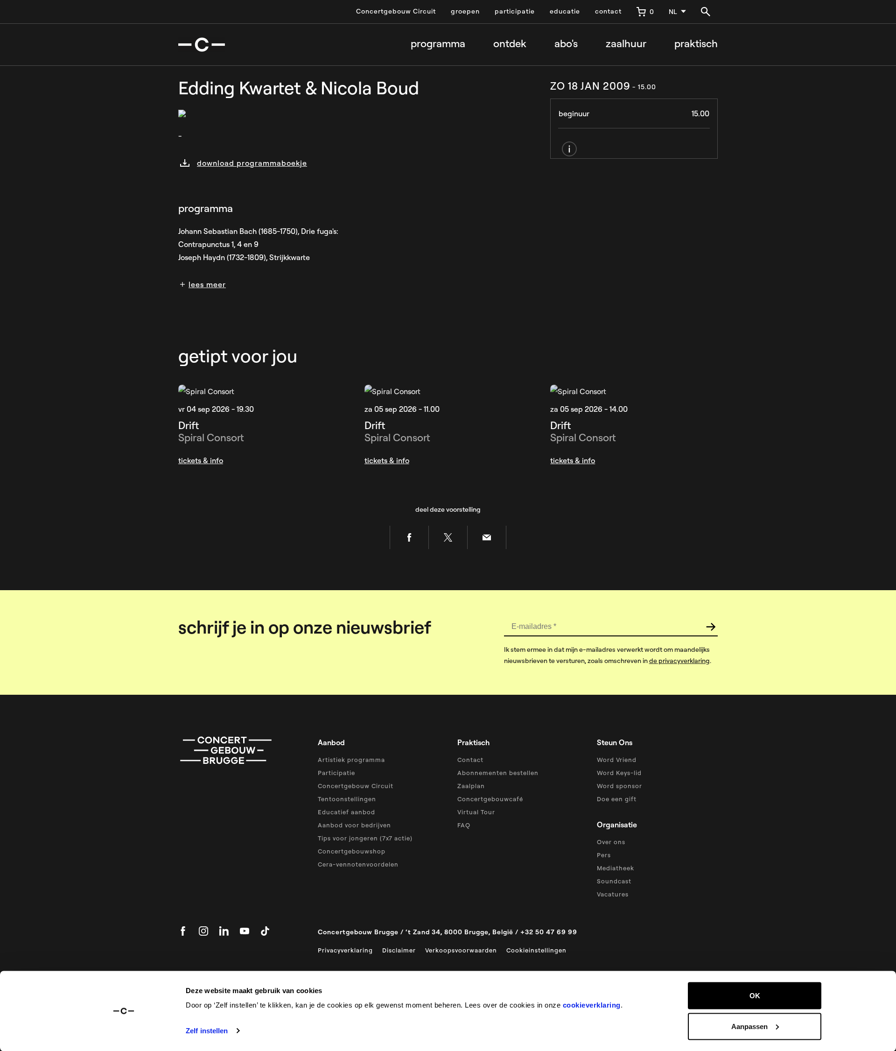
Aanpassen (749, 1026)
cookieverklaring (592, 1005)
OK (754, 996)
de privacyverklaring (679, 660)
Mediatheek (615, 868)
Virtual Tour (476, 812)
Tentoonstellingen (347, 799)
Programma (438, 43)
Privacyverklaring (345, 950)
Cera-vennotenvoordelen (358, 864)
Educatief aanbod (346, 812)
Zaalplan (471, 786)
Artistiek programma (351, 759)
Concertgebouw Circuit (396, 11)
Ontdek (509, 43)
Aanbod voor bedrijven (354, 825)
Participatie (336, 772)
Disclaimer (399, 950)
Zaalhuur (626, 43)
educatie (565, 11)
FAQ (463, 825)
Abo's (566, 43)
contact (608, 11)
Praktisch (696, 43)
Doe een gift (617, 799)
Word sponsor (619, 786)
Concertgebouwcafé (490, 799)
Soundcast (614, 881)
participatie (515, 11)
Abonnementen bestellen (498, 772)
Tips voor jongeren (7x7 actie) (365, 838)
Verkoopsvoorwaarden (461, 950)
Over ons (611, 842)
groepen (465, 11)
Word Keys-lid (619, 772)
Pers (604, 855)
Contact (470, 759)
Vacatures (613, 894)
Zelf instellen (207, 1031)
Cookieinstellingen (536, 950)
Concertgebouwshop (351, 851)
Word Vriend (617, 759)
